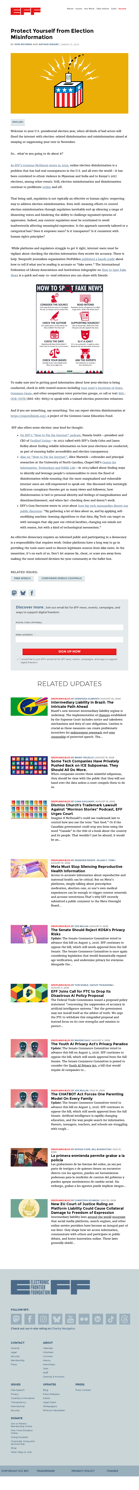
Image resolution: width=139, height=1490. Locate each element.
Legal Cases (49, 1402)
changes (104, 715)
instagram (43, 1319)
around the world (99, 1217)
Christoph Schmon (87, 1200)
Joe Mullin (81, 926)
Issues (78, 8)
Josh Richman (23, 44)
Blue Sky (57, 1319)
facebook (29, 1319)
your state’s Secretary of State (101, 388)
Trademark (45, 1471)
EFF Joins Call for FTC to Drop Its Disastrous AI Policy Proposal (81, 993)
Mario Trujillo (84, 757)
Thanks (112, 1471)
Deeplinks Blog (61, 698)
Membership (18, 1360)
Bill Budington (101, 1149)
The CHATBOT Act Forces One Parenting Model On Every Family (87, 1096)
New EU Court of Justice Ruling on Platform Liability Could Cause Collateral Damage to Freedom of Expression (87, 1208)
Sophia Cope (83, 1149)
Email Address (24, 634)
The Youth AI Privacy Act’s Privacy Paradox (89, 1044)
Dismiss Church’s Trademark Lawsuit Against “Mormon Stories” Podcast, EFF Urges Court (86, 809)
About (70, 8)
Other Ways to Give (21, 1452)
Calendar (48, 1348)
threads (124, 1319)
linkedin (97, 1319)
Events (46, 1398)
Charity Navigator (63, 1328)
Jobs (45, 1368)
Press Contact (83, 1390)
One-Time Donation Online (22, 1431)
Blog (45, 1390)
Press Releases (51, 1394)
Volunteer (48, 1352)
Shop (14, 1448)
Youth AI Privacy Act (82, 1065)
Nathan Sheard (49, 44)
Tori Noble (81, 985)
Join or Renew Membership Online (21, 1424)
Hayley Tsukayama (101, 985)
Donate (122, 8)
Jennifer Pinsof (85, 860)
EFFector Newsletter (54, 1410)
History (47, 1360)
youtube (70, 1319)
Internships (49, 1364)
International (18, 1406)
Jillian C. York (105, 860)
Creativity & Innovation (23, 1398)
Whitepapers (50, 1406)
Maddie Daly (82, 1040)
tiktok (111, 1319)
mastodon (16, 1319)
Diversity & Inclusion (53, 1376)
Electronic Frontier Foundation (26, 12)
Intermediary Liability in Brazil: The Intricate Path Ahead (82, 704)
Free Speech (22, 578)
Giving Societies (19, 1437)
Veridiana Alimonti (87, 698)
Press (14, 1364)
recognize (118, 1217)
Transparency (18, 1402)
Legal (14, 1352)
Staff (45, 1372)
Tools (114, 8)
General (15, 1348)
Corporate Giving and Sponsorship (22, 1442)
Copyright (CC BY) (14, 1471)
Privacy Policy (83, 1471)
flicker (84, 1319)
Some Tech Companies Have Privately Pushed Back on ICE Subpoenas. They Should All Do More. (85, 765)
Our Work (89, 8)
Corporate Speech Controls (62, 578)
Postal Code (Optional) (29, 622)
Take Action (102, 8)
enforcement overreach (86, 732)
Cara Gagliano (84, 801)
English (17, 121)
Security (15, 1356)
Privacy (14, 1394)
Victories (48, 1356)
